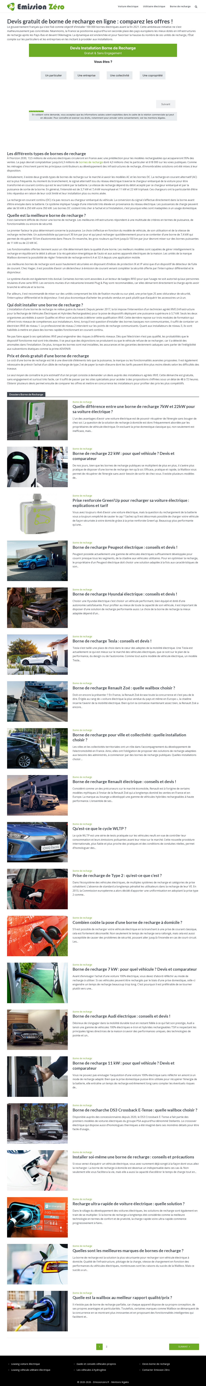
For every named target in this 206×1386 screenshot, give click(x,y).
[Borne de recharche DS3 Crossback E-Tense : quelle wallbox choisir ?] (37, 1123)
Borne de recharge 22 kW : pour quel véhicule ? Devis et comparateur (123, 456)
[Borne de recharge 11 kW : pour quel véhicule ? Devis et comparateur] (37, 1076)
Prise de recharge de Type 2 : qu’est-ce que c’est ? (117, 875)
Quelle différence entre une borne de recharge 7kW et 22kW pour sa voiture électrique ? (134, 409)
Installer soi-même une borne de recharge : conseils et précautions (133, 1156)
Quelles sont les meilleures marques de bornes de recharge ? (128, 1250)
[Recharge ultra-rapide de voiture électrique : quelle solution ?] (37, 1217)
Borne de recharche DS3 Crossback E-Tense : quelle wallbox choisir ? (135, 1109)
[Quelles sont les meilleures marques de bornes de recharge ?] (37, 1264)
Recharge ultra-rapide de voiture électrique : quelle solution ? (129, 1203)
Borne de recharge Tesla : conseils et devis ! (112, 640)
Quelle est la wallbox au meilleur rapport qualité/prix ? (122, 1297)
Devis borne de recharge (156, 1363)
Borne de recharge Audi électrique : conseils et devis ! (121, 1016)
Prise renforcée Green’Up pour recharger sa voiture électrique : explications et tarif (131, 503)
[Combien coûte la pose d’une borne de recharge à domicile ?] (37, 935)
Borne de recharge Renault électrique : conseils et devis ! (124, 781)
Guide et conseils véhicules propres (96, 1363)
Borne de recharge (180, 6)
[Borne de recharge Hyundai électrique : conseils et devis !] (37, 607)
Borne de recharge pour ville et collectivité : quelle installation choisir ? (129, 737)
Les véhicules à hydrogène (91, 1369)
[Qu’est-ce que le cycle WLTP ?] (37, 842)
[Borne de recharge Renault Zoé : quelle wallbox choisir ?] (37, 701)
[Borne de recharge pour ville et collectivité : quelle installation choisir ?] (37, 748)
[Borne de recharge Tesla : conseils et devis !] (37, 654)
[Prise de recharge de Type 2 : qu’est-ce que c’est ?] (37, 889)
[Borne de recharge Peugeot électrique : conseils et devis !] (37, 560)
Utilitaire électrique (154, 6)
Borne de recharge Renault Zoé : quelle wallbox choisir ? (124, 687)
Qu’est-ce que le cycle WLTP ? (99, 828)
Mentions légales (120, 1382)
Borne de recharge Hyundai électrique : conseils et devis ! (125, 593)
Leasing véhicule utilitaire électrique (30, 1369)
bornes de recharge (91, 162)
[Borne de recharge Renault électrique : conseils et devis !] (37, 795)
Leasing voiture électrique (25, 1363)
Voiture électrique (128, 6)
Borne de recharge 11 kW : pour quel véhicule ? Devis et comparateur (123, 1065)
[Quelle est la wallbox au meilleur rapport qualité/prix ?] (37, 1311)
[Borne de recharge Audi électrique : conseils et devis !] (37, 1029)
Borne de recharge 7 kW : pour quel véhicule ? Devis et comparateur (135, 969)
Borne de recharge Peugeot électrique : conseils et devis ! (125, 547)
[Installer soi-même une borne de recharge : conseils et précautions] (37, 1170)
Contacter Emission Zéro (156, 1369)
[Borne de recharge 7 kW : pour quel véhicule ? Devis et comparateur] (37, 982)
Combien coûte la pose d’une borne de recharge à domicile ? (127, 922)
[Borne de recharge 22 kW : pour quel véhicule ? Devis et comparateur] (37, 467)
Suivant (183, 1346)
